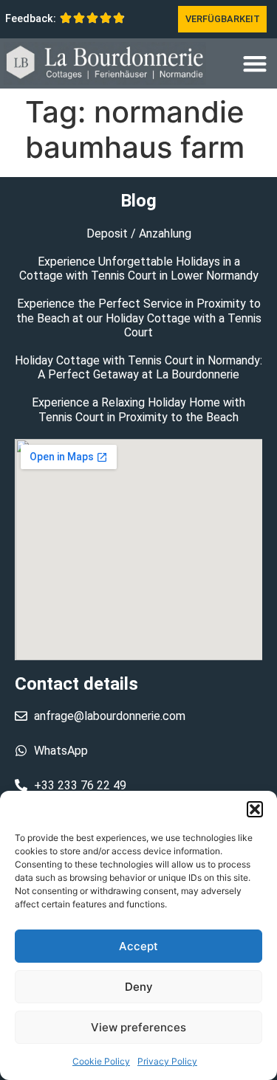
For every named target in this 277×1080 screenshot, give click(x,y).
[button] (254, 809)
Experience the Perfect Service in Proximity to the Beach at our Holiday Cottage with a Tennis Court (138, 318)
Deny (139, 987)
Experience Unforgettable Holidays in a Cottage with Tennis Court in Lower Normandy (139, 269)
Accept (138, 946)
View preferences (138, 1027)
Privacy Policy (167, 1061)
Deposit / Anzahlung (138, 233)
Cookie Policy (101, 1061)
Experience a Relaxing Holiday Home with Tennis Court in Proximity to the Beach (138, 409)
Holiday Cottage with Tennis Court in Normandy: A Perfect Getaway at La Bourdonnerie (138, 367)
